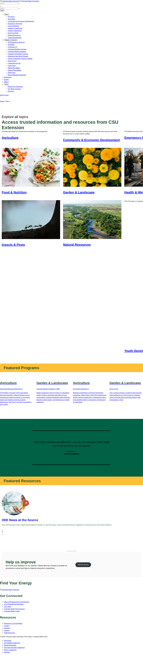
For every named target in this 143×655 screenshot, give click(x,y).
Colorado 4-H (12, 47)
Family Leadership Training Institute (20, 58)
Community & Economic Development (21, 21)
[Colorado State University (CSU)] (10, 1)
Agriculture (11, 19)
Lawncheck (12, 65)
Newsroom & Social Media (13, 623)
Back (2, 10)
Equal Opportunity (10, 645)
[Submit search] (19, 8)
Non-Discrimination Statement (14, 647)
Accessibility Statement (12, 643)
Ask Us (2, 95)
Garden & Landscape (15, 28)
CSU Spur (7, 606)
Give (7, 95)
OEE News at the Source (20, 520)
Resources (7, 77)
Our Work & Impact (14, 89)
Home (2, 101)
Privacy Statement (10, 650)
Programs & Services (11, 40)
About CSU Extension (15, 86)
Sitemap (7, 652)
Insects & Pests (13, 33)
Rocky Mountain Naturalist (17, 75)
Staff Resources (9, 633)
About (6, 84)
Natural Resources (14, 35)
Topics (6, 14)
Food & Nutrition (13, 26)
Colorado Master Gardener (17, 51)
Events (6, 79)
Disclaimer (7, 640)
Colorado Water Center (12, 611)
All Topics (11, 16)
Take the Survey (83, 564)
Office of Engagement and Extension (16, 602)
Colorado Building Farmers (17, 49)
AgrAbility (11, 44)
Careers (6, 630)
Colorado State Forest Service (14, 609)
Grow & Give (12, 61)
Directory (11, 91)
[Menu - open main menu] (1, 6)
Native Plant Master (14, 70)
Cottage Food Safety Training (18, 54)
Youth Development (14, 37)
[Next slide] (2, 534)
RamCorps (11, 72)
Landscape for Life (14, 63)
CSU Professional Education (14, 604)
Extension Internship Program (18, 56)
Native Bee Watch (14, 68)
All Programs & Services (16, 42)
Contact (6, 626)
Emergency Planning (15, 23)
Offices (6, 82)
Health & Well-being (15, 30)
